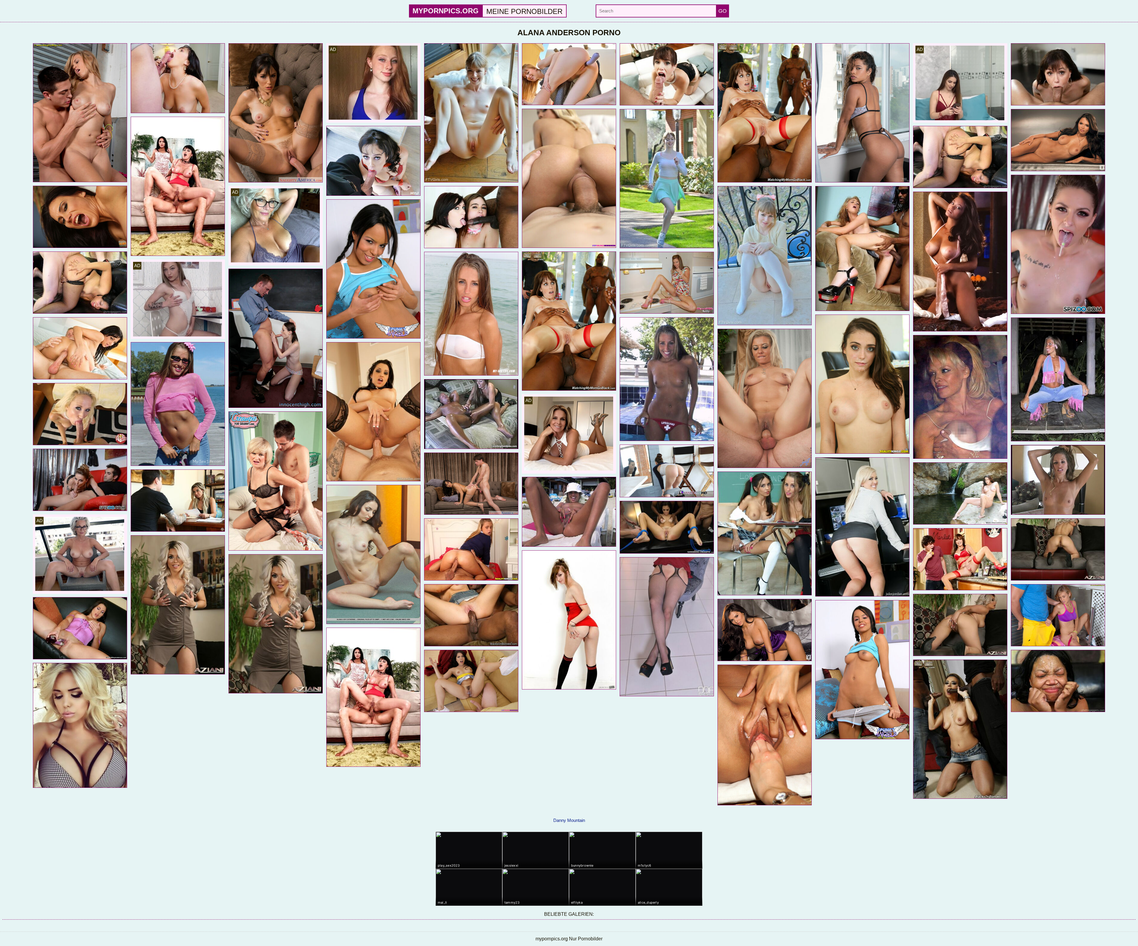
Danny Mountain (569, 820)
